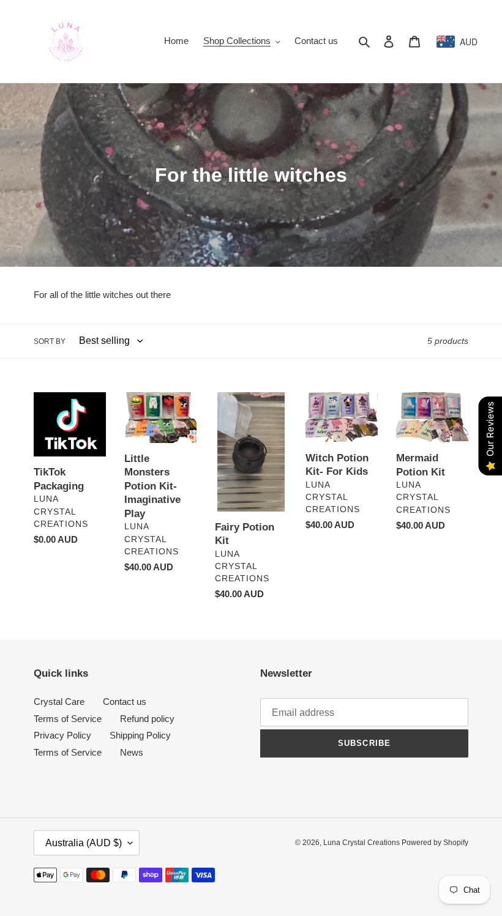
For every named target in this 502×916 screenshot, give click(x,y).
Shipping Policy (140, 735)
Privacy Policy (62, 735)
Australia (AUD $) (83, 843)
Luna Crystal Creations (362, 842)
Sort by (50, 341)
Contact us (124, 701)
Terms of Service (68, 718)
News (131, 752)
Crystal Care (59, 701)
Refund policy (147, 718)
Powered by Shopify (435, 842)
